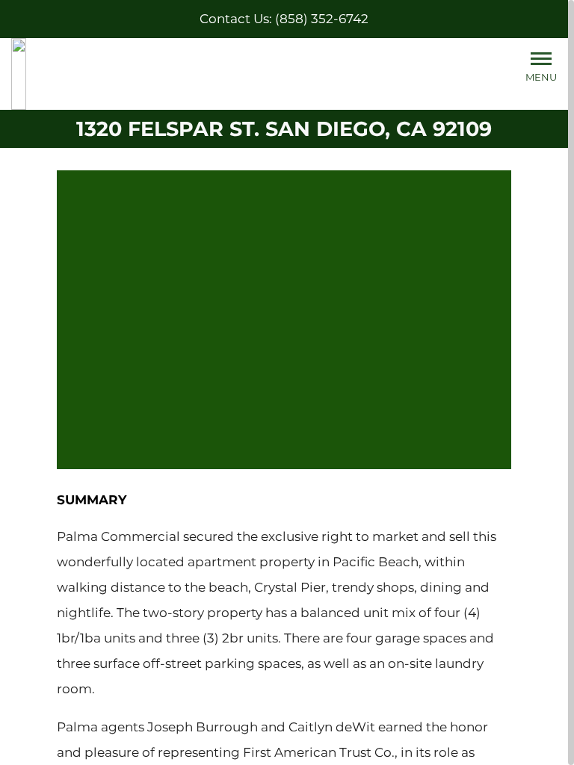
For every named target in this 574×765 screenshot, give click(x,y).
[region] (287, 382)
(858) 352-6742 (321, 18)
